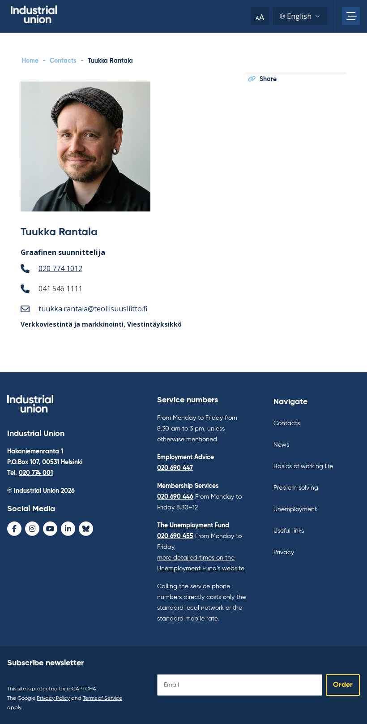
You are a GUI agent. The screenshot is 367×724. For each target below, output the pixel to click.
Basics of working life (303, 466)
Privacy (283, 552)
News (281, 445)
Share (268, 79)
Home (30, 61)
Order (343, 685)
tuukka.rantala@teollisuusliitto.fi (92, 309)
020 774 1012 (60, 268)
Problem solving (295, 488)
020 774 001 (36, 473)
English (299, 16)
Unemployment (295, 509)
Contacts (63, 61)
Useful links (288, 531)
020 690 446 (175, 497)
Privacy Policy (53, 698)
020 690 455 (175, 536)
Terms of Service (102, 698)
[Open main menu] (351, 16)
